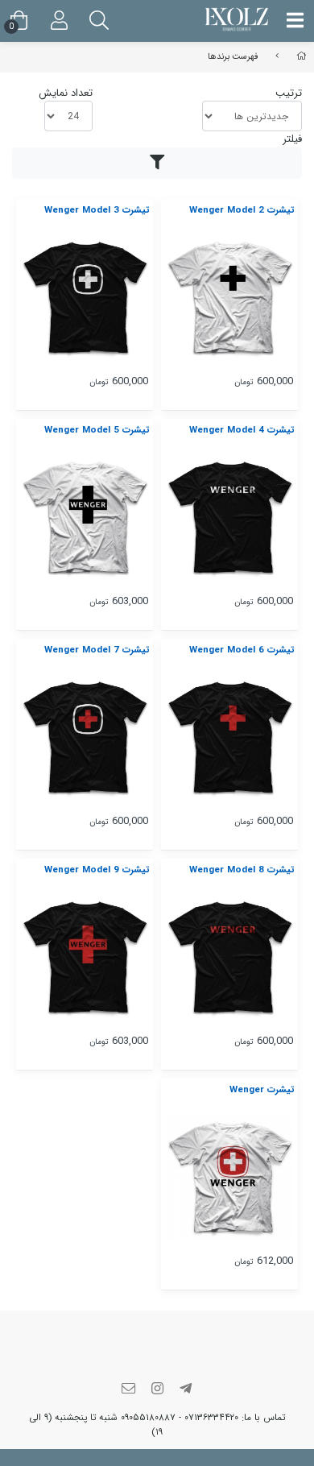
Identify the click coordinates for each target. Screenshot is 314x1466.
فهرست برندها (233, 56)
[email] (129, 1390)
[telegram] (186, 1390)
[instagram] (157, 1390)
